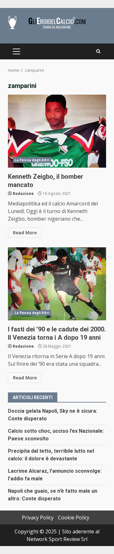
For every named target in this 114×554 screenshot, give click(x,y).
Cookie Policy (73, 517)
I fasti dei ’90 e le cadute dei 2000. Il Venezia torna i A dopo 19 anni (57, 283)
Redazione (23, 193)
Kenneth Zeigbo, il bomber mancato (57, 131)
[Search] (98, 51)
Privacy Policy (38, 517)
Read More (25, 233)
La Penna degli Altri (32, 160)
